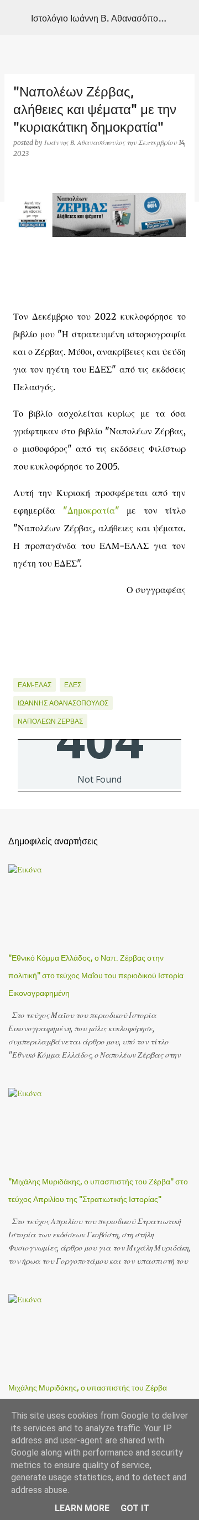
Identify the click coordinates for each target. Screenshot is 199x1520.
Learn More (82, 1508)
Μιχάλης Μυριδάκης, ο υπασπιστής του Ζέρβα (87, 1387)
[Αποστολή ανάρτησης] (20, 671)
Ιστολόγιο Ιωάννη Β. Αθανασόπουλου (104, 18)
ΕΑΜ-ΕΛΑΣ (34, 684)
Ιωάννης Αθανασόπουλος (63, 703)
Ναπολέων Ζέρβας (50, 721)
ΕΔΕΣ (72, 684)
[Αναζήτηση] (183, 17)
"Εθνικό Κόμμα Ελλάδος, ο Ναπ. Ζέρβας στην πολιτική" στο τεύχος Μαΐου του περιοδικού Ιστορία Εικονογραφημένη (96, 975)
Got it (135, 1508)
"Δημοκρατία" (91, 510)
